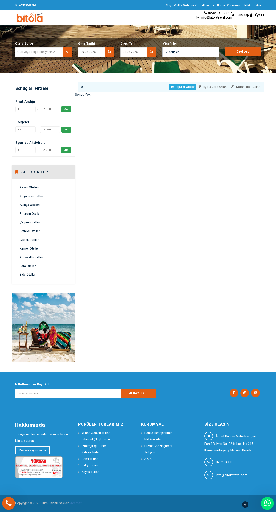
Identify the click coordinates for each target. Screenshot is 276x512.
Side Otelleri (28, 275)
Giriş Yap (242, 15)
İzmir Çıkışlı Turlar (94, 446)
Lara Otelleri (28, 266)
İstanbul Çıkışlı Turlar (96, 439)
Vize (258, 5)
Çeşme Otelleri (30, 222)
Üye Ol (259, 15)
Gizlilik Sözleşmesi (185, 5)
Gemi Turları (90, 459)
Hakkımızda (207, 5)
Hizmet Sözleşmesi (228, 5)
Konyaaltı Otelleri (31, 257)
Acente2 (76, 503)
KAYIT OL (140, 393)
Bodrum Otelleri (30, 214)
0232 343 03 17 (219, 13)
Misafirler (169, 43)
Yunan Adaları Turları (96, 433)
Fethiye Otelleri (30, 231)
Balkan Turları (91, 452)
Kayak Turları (90, 472)
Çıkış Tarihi (128, 43)
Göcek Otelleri (29, 240)
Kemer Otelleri (29, 248)
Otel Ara (243, 51)
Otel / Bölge (24, 43)
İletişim (248, 5)
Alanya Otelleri (30, 205)
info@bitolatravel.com (216, 17)
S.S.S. (148, 459)
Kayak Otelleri (29, 187)
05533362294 (27, 5)
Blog (168, 5)
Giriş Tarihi (86, 43)
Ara (66, 109)
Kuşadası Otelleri (31, 196)
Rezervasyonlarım (32, 450)
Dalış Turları (90, 465)
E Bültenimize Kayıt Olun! (34, 384)
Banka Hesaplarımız (158, 433)
